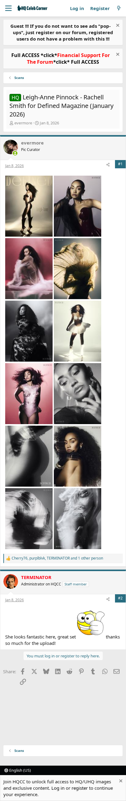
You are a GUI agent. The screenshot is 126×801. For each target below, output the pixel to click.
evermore (23, 123)
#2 (120, 598)
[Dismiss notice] (117, 26)
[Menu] (8, 8)
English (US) (19, 770)
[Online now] (15, 153)
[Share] (108, 165)
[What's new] (119, 8)
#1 (120, 163)
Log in (58, 788)
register (80, 788)
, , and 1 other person (57, 558)
